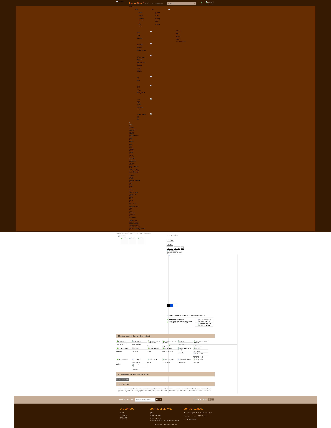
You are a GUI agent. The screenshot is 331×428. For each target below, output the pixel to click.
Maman (138, 35)
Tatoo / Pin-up (140, 94)
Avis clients (123, 414)
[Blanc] (175, 305)
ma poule (135, 351)
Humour (136, 9)
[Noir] (168, 305)
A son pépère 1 (136, 362)
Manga (138, 67)
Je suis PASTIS (121, 344)
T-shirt (171, 240)
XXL (182, 248)
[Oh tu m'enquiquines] (154, 348)
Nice (138, 119)
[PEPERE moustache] (124, 348)
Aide (130, 219)
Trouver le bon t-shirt (134, 226)
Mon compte (132, 217)
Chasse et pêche (141, 92)
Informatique (140, 107)
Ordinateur (139, 65)
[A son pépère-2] (139, 341)
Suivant (155, 241)
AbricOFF (131, 149)
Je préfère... (166, 346)
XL (179, 248)
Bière (140, 24)
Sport (138, 77)
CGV (151, 417)
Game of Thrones (141, 62)
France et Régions (141, 114)
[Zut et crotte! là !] (154, 359)
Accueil (118, 233)
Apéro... (118, 364)
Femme (169, 244)
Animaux (157, 12)
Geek (138, 56)
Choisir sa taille (133, 220)
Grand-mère (139, 38)
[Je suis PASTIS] (124, 341)
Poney (157, 15)
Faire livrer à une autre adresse (137, 228)
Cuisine (138, 101)
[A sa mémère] (122, 235)
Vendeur (139, 104)
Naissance (139, 47)
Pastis (140, 26)
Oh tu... (149, 351)
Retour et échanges (134, 223)
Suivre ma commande (134, 230)
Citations (157, 18)
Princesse (141, 18)
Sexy (152, 9)
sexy (130, 147)
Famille (138, 32)
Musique (139, 68)
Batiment (139, 109)
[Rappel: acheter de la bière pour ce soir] (154, 342)
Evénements (140, 44)
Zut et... (149, 362)
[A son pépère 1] (139, 359)
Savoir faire (123, 419)
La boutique (123, 415)
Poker (138, 87)
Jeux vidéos (140, 64)
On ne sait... (136, 370)
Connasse (141, 20)
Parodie (140, 12)
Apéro (140, 23)
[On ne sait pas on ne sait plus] (139, 366)
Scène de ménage (133, 135)
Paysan (138, 105)
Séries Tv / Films (141, 57)
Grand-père (139, 37)
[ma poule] (139, 348)
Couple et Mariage (141, 50)
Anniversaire (140, 45)
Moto (138, 89)
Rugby (138, 80)
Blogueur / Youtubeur (134, 180)
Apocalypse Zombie (134, 171)
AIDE (202, 3)
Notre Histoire (124, 417)
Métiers (138, 99)
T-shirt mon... (166, 362)
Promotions (132, 212)
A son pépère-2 (136, 344)
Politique (157, 24)
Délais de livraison (133, 222)
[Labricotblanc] (120, 1)
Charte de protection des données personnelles (164, 420)
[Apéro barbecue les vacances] (124, 360)
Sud (138, 117)
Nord (138, 116)
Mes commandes (155, 415)
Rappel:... (150, 346)
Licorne (157, 14)
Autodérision (142, 16)
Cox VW (139, 90)
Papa (138, 34)
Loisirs (138, 86)
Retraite (138, 49)
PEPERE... (119, 351)
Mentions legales (155, 419)
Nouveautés (132, 214)
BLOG (130, 216)
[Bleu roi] (171, 305)
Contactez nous (191, 419)
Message (141, 15)
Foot (138, 79)
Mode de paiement (134, 225)
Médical (138, 102)
